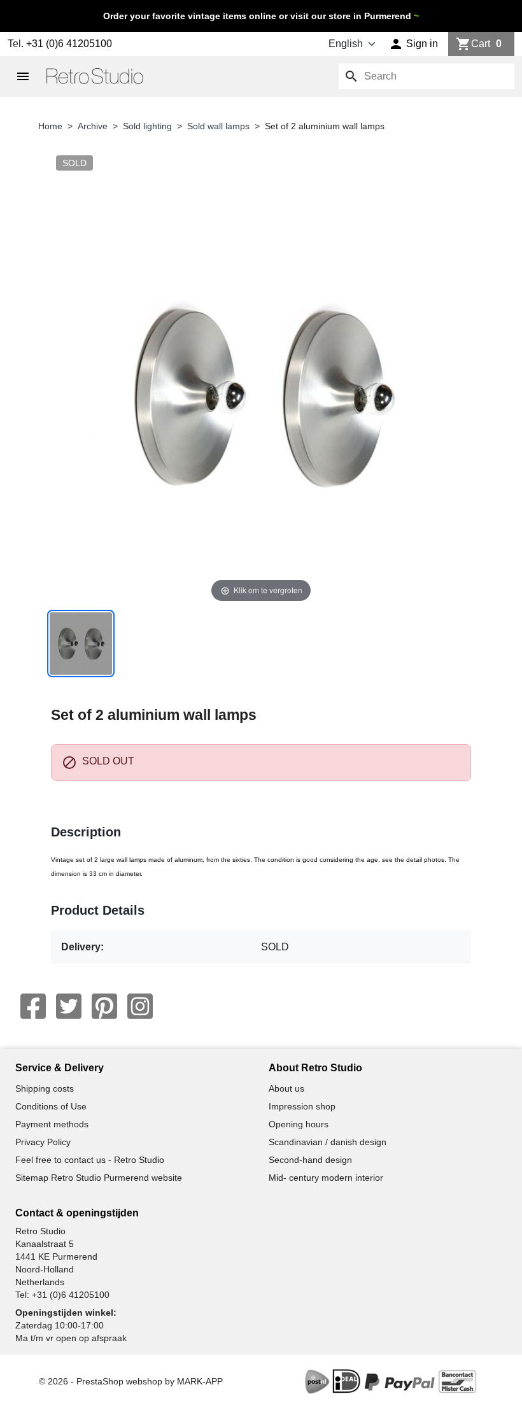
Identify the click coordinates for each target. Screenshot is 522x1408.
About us (286, 1088)
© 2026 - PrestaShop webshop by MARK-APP (131, 1381)
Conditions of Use (51, 1106)
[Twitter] (68, 1006)
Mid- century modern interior (326, 1177)
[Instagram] (140, 1006)
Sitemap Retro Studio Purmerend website (98, 1177)
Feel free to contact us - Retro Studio (89, 1160)
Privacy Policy (43, 1142)
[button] (413, 43)
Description (86, 832)
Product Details (98, 910)
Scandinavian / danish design (327, 1142)
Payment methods (51, 1124)
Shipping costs (44, 1088)
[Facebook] (33, 1006)
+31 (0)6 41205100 (69, 43)
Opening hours (298, 1124)
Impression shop (302, 1106)
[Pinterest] (104, 1006)
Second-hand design (310, 1160)
